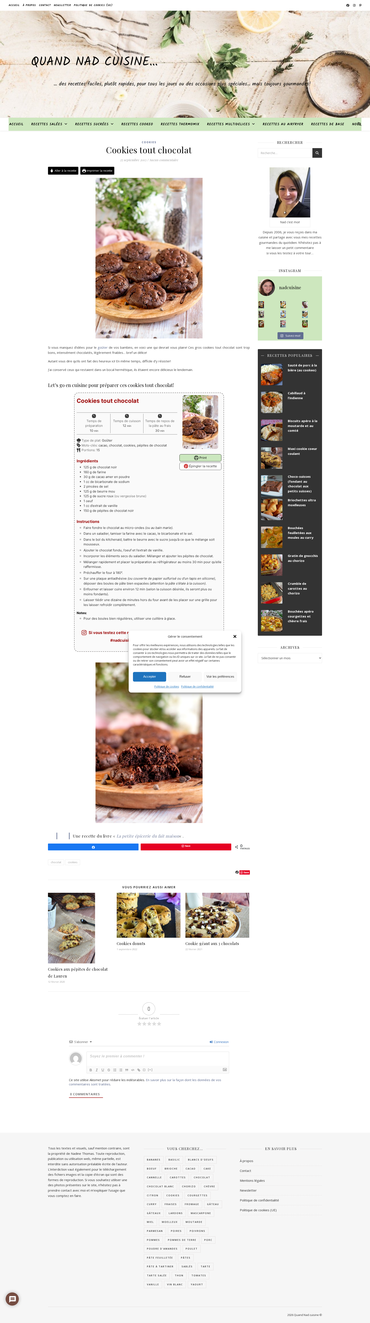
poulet (192, 1248)
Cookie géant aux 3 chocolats (212, 943)
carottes (178, 1177)
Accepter (149, 676)
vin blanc (175, 1284)
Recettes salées (46, 124)
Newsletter (62, 5)
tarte (205, 1266)
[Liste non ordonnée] (121, 1070)
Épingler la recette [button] (202, 466)
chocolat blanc (160, 1186)
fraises (171, 1204)
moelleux (170, 1221)
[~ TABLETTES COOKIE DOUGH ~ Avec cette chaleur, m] (305, 314)
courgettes (198, 1195)
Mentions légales (252, 1180)
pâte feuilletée (160, 1257)
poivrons (197, 1230)
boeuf (152, 1168)
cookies (72, 862)
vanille (153, 1284)
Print (202, 458)
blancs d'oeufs (201, 1159)
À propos (29, 5)
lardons (176, 1213)
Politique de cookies (166, 686)
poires (176, 1230)
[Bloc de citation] (127, 1070)
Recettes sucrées (92, 124)
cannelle (154, 1177)
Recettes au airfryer (283, 124)
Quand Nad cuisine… (94, 62)
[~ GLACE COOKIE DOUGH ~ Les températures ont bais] (261, 314)
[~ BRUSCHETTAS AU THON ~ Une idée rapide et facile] (261, 323)
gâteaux (154, 1213)
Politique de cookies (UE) (93, 5)
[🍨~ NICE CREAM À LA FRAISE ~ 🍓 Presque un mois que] (283, 323)
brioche (171, 1168)
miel (150, 1221)
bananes (154, 1159)
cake (207, 1168)
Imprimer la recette (99, 171)
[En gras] (91, 1070)
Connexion (221, 1042)
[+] (150, 1069)
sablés (187, 1266)
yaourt (197, 1284)
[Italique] (97, 1070)
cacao (191, 1168)
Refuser (185, 676)
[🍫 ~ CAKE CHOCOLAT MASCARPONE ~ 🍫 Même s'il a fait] (305, 304)
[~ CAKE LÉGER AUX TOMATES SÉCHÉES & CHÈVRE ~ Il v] (283, 304)
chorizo (189, 1186)
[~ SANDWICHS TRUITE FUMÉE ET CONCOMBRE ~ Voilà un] (305, 323)
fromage (192, 1204)
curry (152, 1204)
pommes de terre (182, 1239)
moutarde (194, 1221)
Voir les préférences (220, 676)
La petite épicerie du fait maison (147, 836)
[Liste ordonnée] (115, 1070)
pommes (153, 1239)
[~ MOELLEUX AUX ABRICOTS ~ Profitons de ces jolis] (261, 304)
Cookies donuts (131, 943)
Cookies (149, 142)
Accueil (14, 5)
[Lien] (139, 1070)
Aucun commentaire (163, 160)
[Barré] (109, 1070)
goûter (103, 347)
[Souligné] (103, 1070)
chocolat (56, 862)
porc (208, 1239)
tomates (198, 1275)
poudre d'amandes (162, 1248)
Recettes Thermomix (180, 124)
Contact (45, 5)
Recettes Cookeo (137, 124)
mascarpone (201, 1213)
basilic (174, 1159)
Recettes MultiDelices (228, 124)
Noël (356, 124)
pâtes (186, 1257)
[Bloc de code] (133, 1070)
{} (144, 1069)
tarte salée (157, 1275)
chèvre (209, 1186)
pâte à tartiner (160, 1266)
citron (152, 1195)
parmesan (155, 1230)
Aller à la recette (65, 171)
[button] (235, 636)
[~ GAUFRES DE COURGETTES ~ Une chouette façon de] (283, 314)
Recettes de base (327, 124)
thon (179, 1275)
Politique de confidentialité (197, 686)
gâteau (213, 1204)
